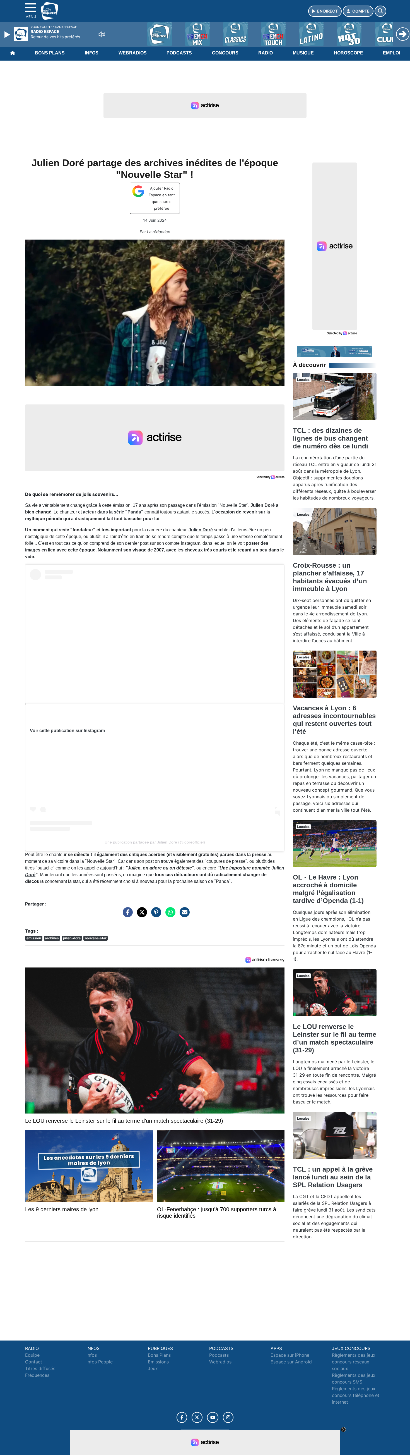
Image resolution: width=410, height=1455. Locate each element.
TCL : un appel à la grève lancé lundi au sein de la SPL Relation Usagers (333, 1177)
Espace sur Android (291, 1362)
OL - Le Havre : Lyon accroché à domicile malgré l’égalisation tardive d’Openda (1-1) (328, 888)
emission (33, 938)
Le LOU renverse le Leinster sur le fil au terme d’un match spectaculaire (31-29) (334, 1038)
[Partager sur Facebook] (126, 915)
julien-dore (72, 938)
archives (52, 938)
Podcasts (179, 53)
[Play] (7, 34)
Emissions (158, 1362)
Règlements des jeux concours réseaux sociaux (353, 1361)
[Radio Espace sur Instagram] (228, 1417)
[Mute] (102, 34)
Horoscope (348, 53)
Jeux (153, 1368)
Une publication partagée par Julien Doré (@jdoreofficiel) (155, 842)
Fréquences (37, 1375)
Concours (225, 53)
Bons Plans (50, 53)
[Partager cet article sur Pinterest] (154, 915)
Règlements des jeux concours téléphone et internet (355, 1395)
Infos (91, 53)
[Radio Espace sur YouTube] (212, 1417)
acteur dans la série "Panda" (113, 512)
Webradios (133, 53)
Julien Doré (201, 529)
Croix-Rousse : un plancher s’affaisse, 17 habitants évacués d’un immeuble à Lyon (330, 577)
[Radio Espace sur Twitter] (197, 1417)
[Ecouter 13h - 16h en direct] (334, 351)
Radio (265, 53)
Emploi (391, 53)
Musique (303, 53)
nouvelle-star (96, 938)
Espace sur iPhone (290, 1355)
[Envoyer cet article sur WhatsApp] (169, 915)
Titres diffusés (40, 1368)
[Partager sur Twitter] (140, 915)
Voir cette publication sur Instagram (67, 730)
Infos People (99, 1362)
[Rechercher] (380, 11)
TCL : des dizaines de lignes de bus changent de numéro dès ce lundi (330, 438)
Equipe (32, 1355)
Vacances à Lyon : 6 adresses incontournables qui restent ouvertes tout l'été (334, 719)
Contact (33, 1362)
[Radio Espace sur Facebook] (182, 1417)
